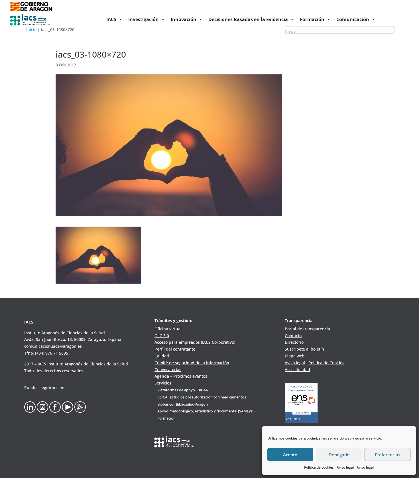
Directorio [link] (294, 342)
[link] (31, 11)
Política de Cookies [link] (326, 362)
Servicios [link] (162, 383)
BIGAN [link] (203, 389)
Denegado (339, 454)
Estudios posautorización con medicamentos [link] (208, 397)
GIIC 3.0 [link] (161, 335)
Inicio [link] (31, 29)
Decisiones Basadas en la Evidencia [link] (248, 19)
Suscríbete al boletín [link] (304, 349)
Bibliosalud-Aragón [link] (192, 404)
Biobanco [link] (165, 404)
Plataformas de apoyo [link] (176, 389)
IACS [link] (111, 19)
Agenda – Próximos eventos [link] (180, 376)
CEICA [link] (162, 397)
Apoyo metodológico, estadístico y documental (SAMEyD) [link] (206, 411)
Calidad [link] (161, 356)
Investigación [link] (143, 19)
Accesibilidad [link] (297, 369)
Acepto (290, 454)
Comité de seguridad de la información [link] (191, 362)
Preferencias (387, 454)
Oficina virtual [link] (168, 328)
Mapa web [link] (295, 356)
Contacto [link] (293, 335)
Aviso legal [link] (345, 467)
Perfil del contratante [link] (174, 349)
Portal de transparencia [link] (307, 328)
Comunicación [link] (352, 19)
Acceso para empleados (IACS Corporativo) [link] (194, 342)
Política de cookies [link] (319, 467)
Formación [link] (312, 19)
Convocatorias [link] (167, 369)
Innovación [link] (183, 19)
